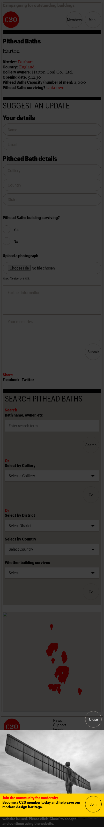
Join (93, 804)
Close (93, 719)
